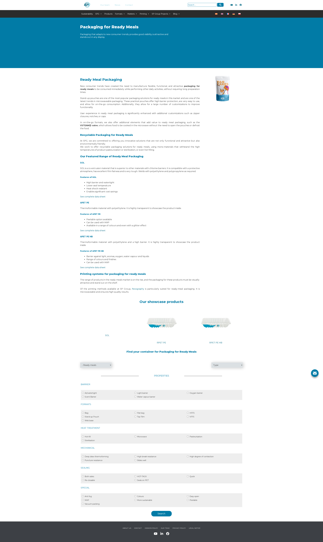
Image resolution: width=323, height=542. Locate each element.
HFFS (192, 413)
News (117, 5)
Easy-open (194, 496)
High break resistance (146, 456)
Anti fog (88, 496)
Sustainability (87, 14)
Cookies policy (151, 528)
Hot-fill (88, 437)
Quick (192, 476)
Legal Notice (194, 528)
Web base (89, 420)
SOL (107, 335)
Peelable (193, 500)
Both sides (89, 476)
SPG (97, 14)
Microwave (142, 437)
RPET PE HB (215, 343)
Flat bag (140, 413)
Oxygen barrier (196, 393)
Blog (175, 14)
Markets (131, 14)
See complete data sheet (92, 196)
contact (138, 528)
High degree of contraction (202, 456)
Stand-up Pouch (92, 417)
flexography (138, 289)
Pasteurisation (196, 437)
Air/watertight (91, 393)
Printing (143, 14)
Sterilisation (90, 440)
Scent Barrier (90, 397)
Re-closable (90, 480)
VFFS (192, 417)
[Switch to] (217, 14)
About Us (127, 528)
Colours (140, 496)
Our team (105, 5)
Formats (118, 14)
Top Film (141, 417)
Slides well (141, 460)
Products (108, 14)
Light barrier (142, 393)
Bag (86, 413)
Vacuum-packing (92, 504)
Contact (129, 5)
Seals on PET (143, 480)
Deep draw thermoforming (97, 456)
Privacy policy (179, 528)
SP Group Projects (160, 14)
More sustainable (144, 500)
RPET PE (161, 343)
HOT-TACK (142, 476)
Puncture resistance (93, 460)
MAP (87, 500)
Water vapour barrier (146, 397)
